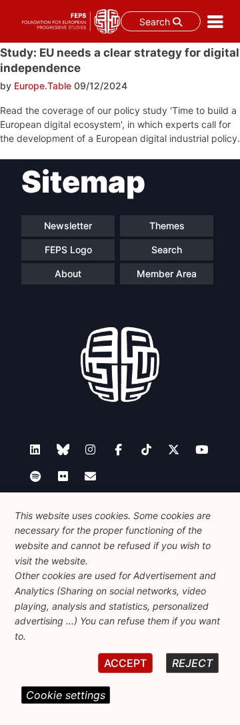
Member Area (167, 273)
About (68, 273)
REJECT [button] (192, 663)
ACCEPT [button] (125, 663)
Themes (167, 225)
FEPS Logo (68, 249)
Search (156, 21)
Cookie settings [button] (65, 695)
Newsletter (68, 225)
